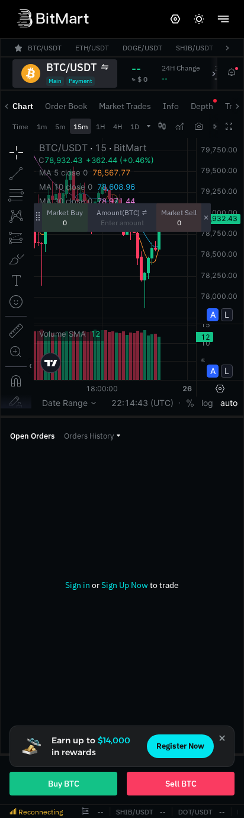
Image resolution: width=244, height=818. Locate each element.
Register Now (180, 746)
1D (134, 126)
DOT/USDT (194, 811)
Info (171, 106)
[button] (92, 436)
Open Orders (32, 436)
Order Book (66, 106)
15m (80, 126)
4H (117, 126)
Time (20, 126)
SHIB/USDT (133, 811)
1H (100, 126)
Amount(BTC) (118, 212)
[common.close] (222, 738)
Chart (22, 106)
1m (42, 126)
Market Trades (125, 106)
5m (60, 126)
